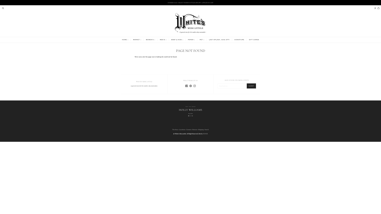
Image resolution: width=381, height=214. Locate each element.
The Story (175, 129)
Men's (162, 39)
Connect (188, 129)
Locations (182, 129)
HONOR (205, 134)
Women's (150, 39)
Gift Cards (254, 39)
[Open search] (3, 8)
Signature (239, 39)
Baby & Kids (176, 39)
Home (124, 39)
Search (207, 129)
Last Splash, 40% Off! (219, 39)
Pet (201, 39)
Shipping (201, 129)
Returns (194, 129)
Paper (190, 39)
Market (136, 39)
